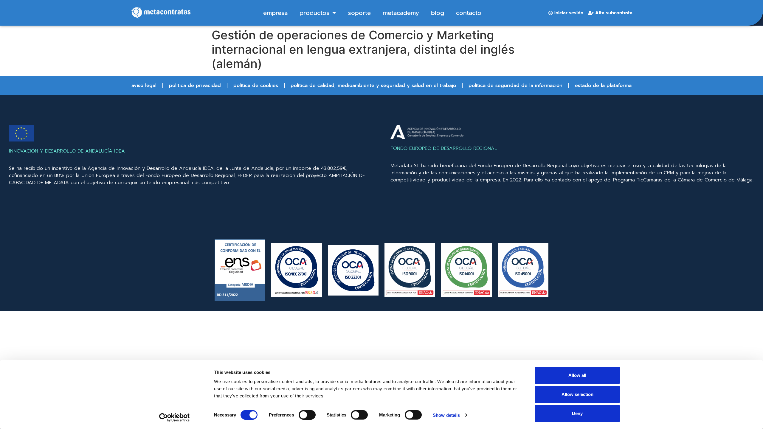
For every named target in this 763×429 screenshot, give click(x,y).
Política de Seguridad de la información (515, 85)
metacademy (401, 12)
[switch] (307, 414)
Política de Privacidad (195, 85)
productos (314, 12)
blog (437, 12)
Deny (577, 413)
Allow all (577, 375)
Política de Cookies (255, 85)
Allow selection (577, 394)
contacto (468, 12)
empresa (275, 12)
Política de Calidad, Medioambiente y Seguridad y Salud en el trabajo (373, 85)
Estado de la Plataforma (603, 85)
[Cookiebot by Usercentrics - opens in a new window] (174, 417)
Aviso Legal (143, 85)
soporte (359, 12)
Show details (446, 414)
